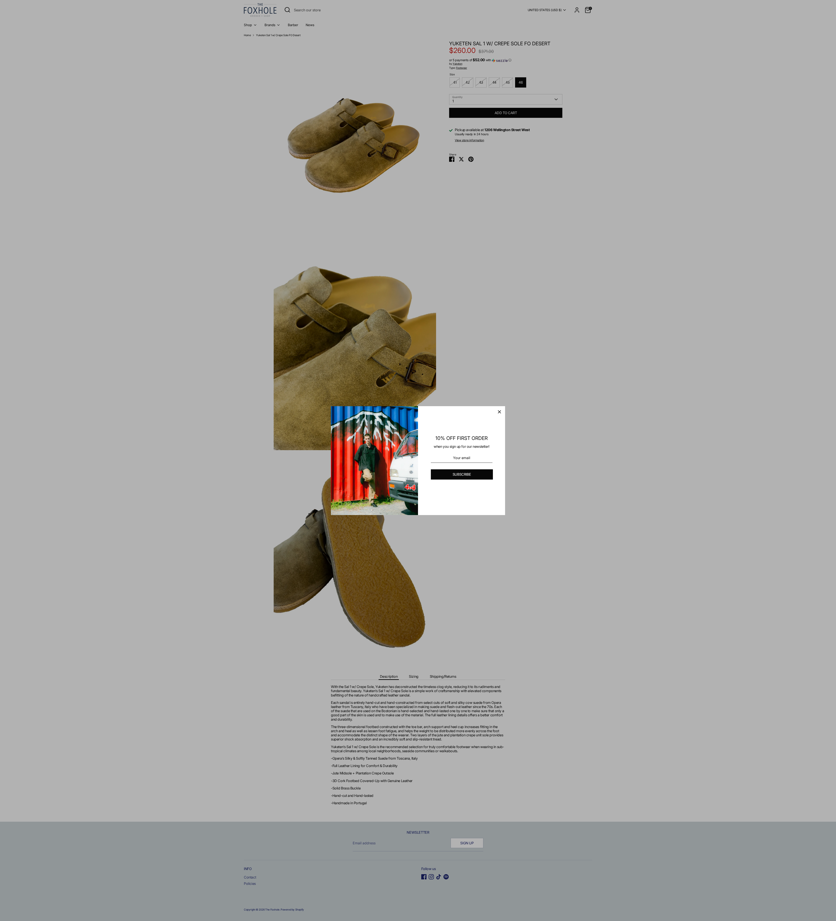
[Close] (499, 412)
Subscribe (462, 474)
